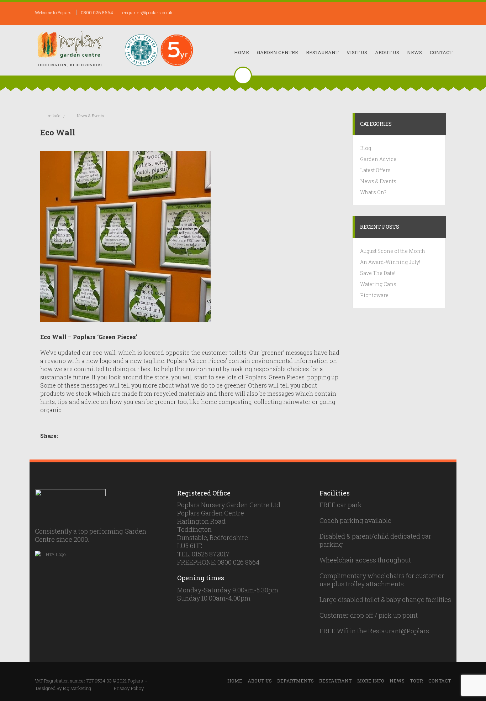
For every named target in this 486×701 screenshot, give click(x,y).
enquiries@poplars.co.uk (147, 12)
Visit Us (357, 52)
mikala (54, 115)
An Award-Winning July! (390, 262)
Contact (441, 52)
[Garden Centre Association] (141, 50)
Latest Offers (375, 170)
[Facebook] (67, 436)
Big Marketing (77, 688)
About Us (387, 52)
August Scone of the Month (392, 251)
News (414, 52)
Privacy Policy (129, 688)
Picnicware (374, 295)
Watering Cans (378, 284)
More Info (370, 680)
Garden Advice (378, 159)
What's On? (373, 192)
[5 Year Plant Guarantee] (177, 50)
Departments (295, 680)
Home (241, 52)
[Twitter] (74, 436)
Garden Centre (277, 52)
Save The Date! (377, 273)
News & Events (90, 115)
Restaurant (322, 52)
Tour (416, 680)
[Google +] (88, 436)
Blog (365, 148)
